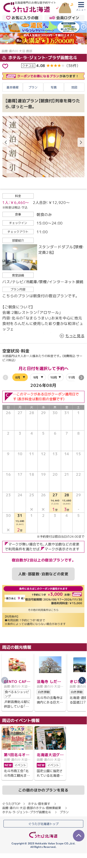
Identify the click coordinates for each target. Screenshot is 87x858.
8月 (17, 377)
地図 (74, 87)
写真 (54, 87)
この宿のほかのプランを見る (43, 790)
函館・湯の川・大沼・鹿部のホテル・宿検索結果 (31, 808)
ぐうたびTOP (11, 804)
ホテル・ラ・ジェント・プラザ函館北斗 (42, 58)
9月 (35, 377)
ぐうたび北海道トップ (43, 824)
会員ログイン (67, 17)
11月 (71, 377)
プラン (32, 87)
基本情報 (12, 87)
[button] (81, 142)
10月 (53, 377)
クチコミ (28, 66)
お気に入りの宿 (25, 17)
